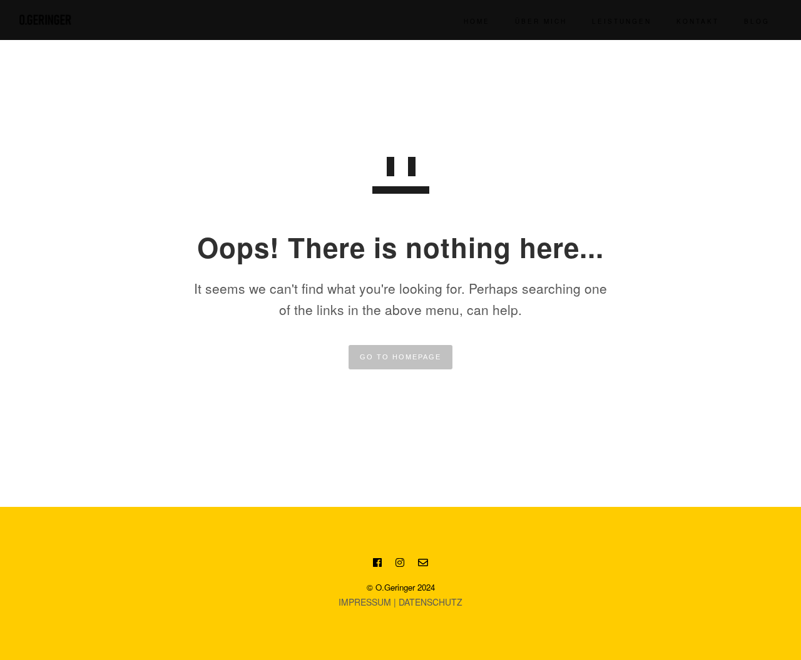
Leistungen (621, 21)
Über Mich (541, 21)
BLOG (757, 21)
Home (477, 21)
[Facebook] (377, 564)
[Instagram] (400, 564)
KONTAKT (697, 21)
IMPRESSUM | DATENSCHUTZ (400, 602)
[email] (423, 564)
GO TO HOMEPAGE (400, 357)
